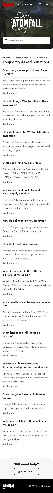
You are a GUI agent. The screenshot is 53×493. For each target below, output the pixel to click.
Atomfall (7, 57)
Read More (9, 93)
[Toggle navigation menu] (47, 4)
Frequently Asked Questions (31, 57)
